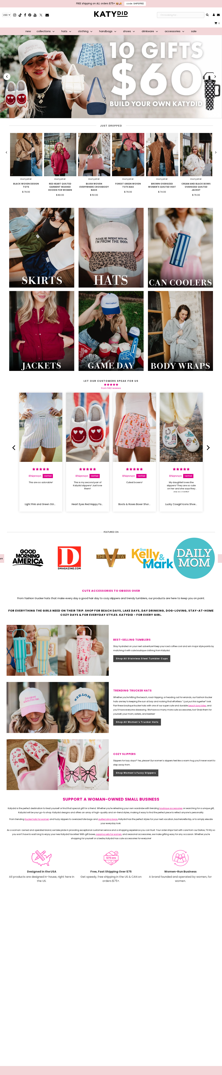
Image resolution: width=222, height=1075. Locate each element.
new (28, 31)
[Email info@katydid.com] (218, 15)
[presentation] (26, 154)
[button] (6, 76)
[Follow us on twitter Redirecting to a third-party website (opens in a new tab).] (41, 15)
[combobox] (180, 15)
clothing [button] (83, 31)
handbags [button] (106, 31)
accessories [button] (173, 31)
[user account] (214, 15)
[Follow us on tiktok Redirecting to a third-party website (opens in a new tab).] (20, 15)
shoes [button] (127, 31)
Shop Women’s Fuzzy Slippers (136, 772)
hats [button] (64, 31)
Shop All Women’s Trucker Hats (137, 722)
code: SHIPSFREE (135, 3)
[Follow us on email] (47, 15)
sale (194, 31)
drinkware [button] (148, 31)
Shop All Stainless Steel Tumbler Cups (142, 658)
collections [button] (44, 31)
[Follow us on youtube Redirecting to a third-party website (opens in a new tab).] (34, 15)
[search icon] (207, 15)
